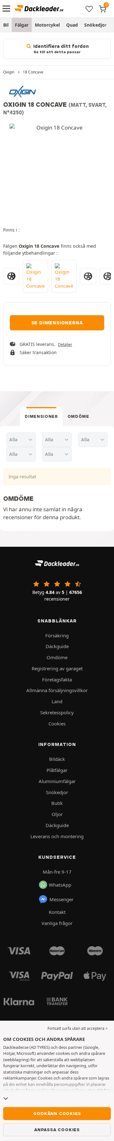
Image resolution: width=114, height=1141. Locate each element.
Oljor (57, 814)
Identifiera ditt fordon (60, 48)
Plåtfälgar (57, 770)
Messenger (61, 899)
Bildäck (57, 759)
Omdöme (78, 416)
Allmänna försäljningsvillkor (57, 690)
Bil (6, 25)
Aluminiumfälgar (57, 781)
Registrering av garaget (57, 668)
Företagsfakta (57, 679)
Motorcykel (47, 25)
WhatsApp (60, 885)
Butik (57, 803)
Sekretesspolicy (57, 712)
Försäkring (57, 635)
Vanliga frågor (57, 923)
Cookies (57, 723)
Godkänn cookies (57, 1113)
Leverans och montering (57, 836)
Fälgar (21, 25)
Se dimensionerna (57, 323)
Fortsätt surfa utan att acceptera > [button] (78, 1028)
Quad (72, 25)
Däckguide (57, 646)
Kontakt (57, 912)
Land (57, 701)
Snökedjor (95, 25)
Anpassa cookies (57, 1129)
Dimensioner (41, 416)
